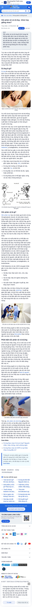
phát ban (19, 290)
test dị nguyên (24, 372)
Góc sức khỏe (8, 15)
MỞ (28, 2)
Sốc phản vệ (5, 215)
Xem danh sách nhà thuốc (16, 509)
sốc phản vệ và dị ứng (14, 421)
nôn (19, 163)
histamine (4, 147)
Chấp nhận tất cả (23, 602)
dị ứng (17, 469)
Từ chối (9, 602)
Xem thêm (6, 463)
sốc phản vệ (10, 469)
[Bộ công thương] (5, 565)
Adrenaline (17, 334)
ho (11, 168)
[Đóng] (2, 2)
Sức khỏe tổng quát (7, 472)
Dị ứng (3, 71)
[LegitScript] (9, 569)
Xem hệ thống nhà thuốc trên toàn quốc (16, 506)
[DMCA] (18, 565)
